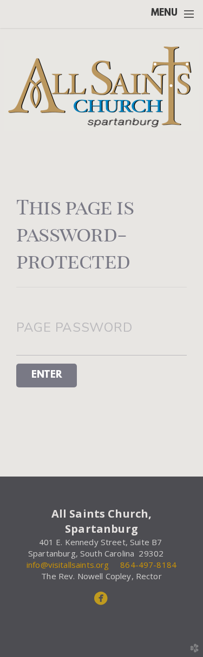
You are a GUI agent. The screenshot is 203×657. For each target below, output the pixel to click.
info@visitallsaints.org (69, 564)
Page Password (74, 327)
